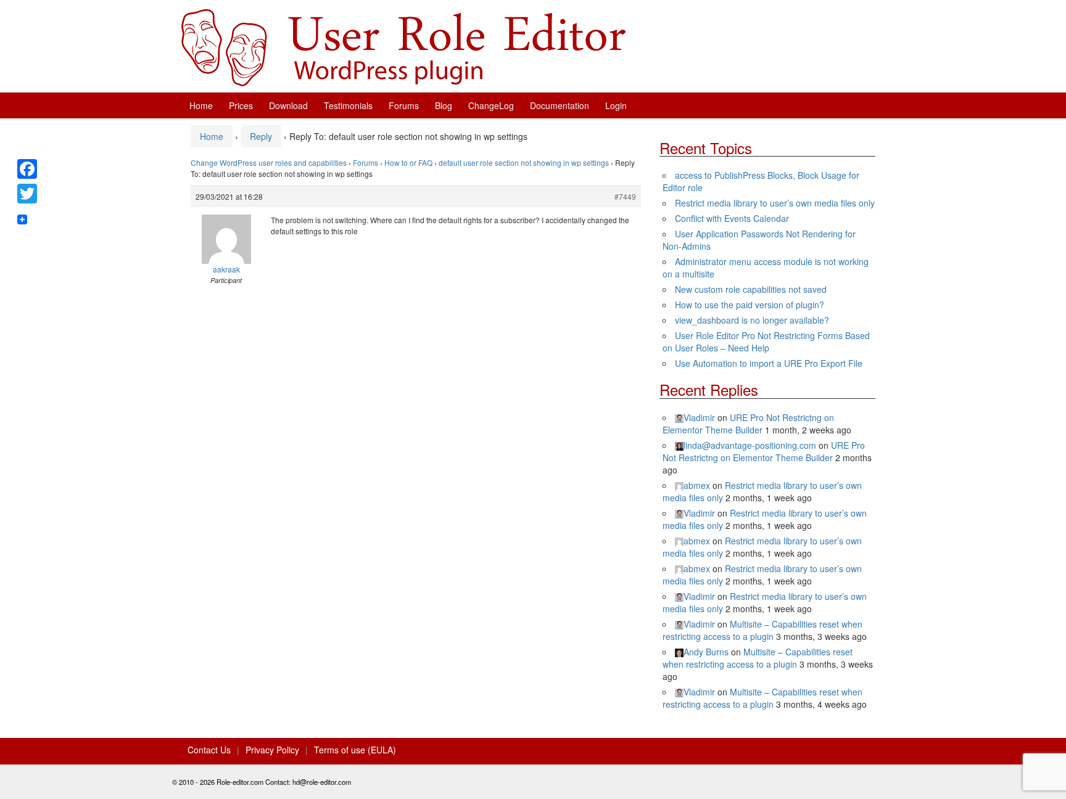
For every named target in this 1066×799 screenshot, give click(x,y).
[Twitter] (27, 193)
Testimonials (348, 105)
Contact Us (209, 750)
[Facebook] (27, 169)
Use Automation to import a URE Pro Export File (768, 363)
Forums (404, 105)
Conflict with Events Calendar (732, 218)
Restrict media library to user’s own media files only (775, 203)
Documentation (559, 105)
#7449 (625, 196)
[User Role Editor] (403, 46)
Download (288, 105)
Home (201, 105)
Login (616, 105)
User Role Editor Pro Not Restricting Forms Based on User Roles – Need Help (766, 341)
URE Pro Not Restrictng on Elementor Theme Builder (748, 423)
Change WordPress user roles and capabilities (269, 162)
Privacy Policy (272, 750)
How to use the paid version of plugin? (749, 304)
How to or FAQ (408, 162)
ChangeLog (491, 105)
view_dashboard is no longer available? (752, 320)
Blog (443, 105)
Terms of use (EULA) (355, 750)
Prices (241, 105)
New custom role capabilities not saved (751, 289)
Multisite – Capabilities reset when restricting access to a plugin (762, 630)
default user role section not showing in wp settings (524, 162)
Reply (261, 136)
